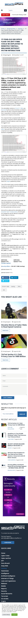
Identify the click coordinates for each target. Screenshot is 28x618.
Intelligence (5, 573)
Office (19, 286)
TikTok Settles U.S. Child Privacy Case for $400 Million (13, 355)
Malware (4, 583)
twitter (6, 280)
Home (3, 28)
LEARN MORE (7, 542)
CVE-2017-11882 (19, 108)
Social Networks (6, 593)
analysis (8, 181)
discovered (3, 110)
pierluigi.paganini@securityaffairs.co (11, 538)
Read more (5, 330)
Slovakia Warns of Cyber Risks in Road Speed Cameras (14, 326)
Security (10, 448)
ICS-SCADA (4, 599)
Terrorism (4, 596)
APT (2, 561)
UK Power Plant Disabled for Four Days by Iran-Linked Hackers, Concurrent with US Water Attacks (16, 455)
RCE (4, 290)
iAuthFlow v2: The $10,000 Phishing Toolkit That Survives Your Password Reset (17, 435)
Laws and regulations (11, 428)
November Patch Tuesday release (9, 212)
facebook (6, 277)
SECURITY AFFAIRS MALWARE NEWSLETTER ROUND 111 (16, 444)
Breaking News (11, 28)
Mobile (3, 586)
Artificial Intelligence (8, 576)
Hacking (20, 28)
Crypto (3, 601)
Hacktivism (5, 571)
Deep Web (4, 566)
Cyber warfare (11, 460)
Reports (4, 588)
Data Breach (5, 563)
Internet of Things (7, 578)
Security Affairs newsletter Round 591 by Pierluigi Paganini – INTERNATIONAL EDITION (17, 466)
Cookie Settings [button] (6, 614)
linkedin (15, 277)
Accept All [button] (14, 614)
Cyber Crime (11, 439)
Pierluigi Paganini (7, 55)
